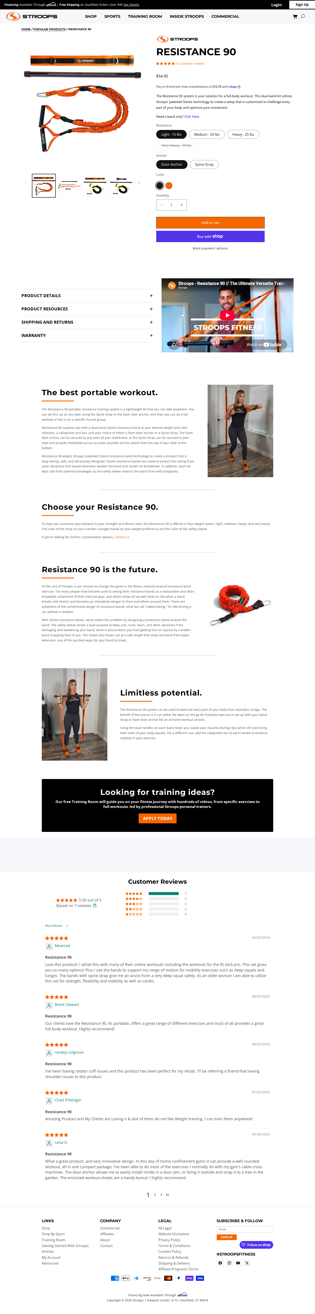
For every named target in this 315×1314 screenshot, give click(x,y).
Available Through (25, 5)
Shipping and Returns (47, 322)
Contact (106, 1245)
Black (159, 185)
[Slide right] (139, 182)
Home (26, 29)
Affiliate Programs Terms (178, 1269)
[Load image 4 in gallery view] (121, 185)
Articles (48, 1251)
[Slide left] (26, 182)
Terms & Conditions (174, 1245)
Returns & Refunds (173, 1257)
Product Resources (44, 309)
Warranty (33, 335)
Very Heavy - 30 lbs (179, 146)
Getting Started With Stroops (65, 1245)
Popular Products (49, 29)
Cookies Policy (169, 1251)
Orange (168, 185)
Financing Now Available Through (152, 1295)
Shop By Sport (53, 1234)
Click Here (191, 116)
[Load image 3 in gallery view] (95, 185)
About (105, 1239)
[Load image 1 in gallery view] (44, 185)
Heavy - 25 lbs (243, 134)
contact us (122, 537)
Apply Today (157, 818)
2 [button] (155, 1194)
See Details (131, 5)
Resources (50, 1263)
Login (276, 4)
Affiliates (107, 1234)
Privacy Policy (169, 1239)
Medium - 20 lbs (207, 134)
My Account (51, 1257)
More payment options (210, 248)
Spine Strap (204, 164)
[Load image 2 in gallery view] (69, 185)
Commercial (110, 1228)
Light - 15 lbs (171, 134)
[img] (56, 938)
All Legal (164, 1228)
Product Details (41, 295)
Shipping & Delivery (174, 1263)
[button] (90, 16)
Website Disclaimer (173, 1234)
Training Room (54, 1239)
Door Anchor (171, 164)
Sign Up (302, 4)
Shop (46, 1228)
